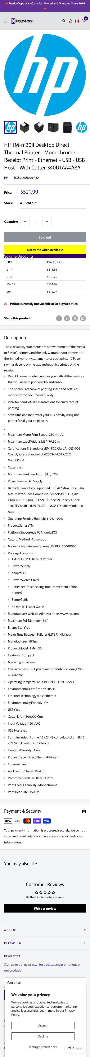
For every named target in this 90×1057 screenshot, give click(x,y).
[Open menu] (5, 21)
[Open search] (63, 20)
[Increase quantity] (47, 221)
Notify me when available (45, 249)
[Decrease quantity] (25, 221)
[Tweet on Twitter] (75, 318)
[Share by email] (83, 318)
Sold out (45, 237)
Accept (43, 1025)
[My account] (70, 20)
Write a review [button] (45, 908)
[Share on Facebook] (59, 318)
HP (6, 177)
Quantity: (11, 221)
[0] (83, 20)
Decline (43, 1036)
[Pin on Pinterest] (67, 318)
